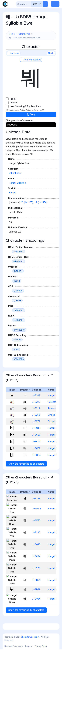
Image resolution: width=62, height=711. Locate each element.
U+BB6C (36, 580)
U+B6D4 (36, 556)
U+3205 (36, 401)
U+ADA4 (36, 508)
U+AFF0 (36, 520)
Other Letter (24, 34)
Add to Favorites (32, 59)
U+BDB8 (36, 589)
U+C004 (36, 598)
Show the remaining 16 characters (26, 463)
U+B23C (36, 532)
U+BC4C (36, 441)
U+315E (36, 498)
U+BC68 (36, 448)
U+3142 (36, 395)
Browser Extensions (13, 646)
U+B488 (36, 544)
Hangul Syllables (17, 182)
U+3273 (36, 421)
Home (12, 34)
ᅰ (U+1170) (41, 202)
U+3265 (36, 414)
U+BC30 (36, 434)
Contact (28, 646)
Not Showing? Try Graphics (25, 106)
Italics (13, 102)
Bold (13, 98)
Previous (14, 53)
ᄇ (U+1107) (27, 202)
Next (50, 53)
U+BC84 (36, 455)
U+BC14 (36, 428)
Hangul (12, 192)
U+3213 (36, 408)
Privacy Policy (41, 646)
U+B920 (36, 568)
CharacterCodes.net (30, 637)
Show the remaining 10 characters (26, 610)
